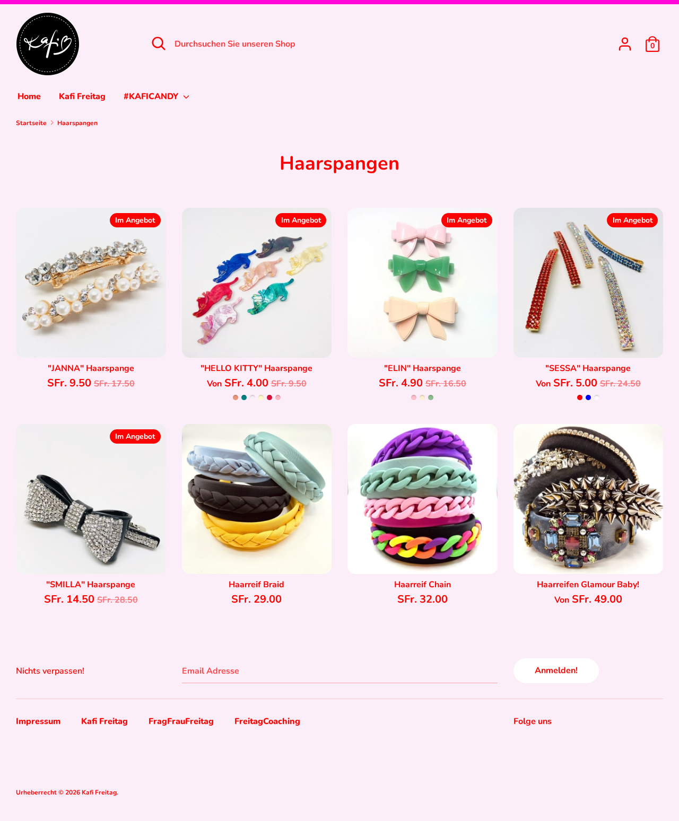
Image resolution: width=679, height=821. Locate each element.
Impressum (38, 721)
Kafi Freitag (82, 96)
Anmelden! (556, 670)
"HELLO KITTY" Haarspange (256, 368)
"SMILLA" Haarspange (90, 584)
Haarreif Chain (422, 584)
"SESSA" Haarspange (588, 368)
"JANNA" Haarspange (91, 368)
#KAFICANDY (152, 96)
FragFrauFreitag (181, 721)
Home (29, 96)
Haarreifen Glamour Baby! (588, 584)
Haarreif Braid (256, 584)
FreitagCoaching (267, 721)
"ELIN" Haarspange (422, 368)
